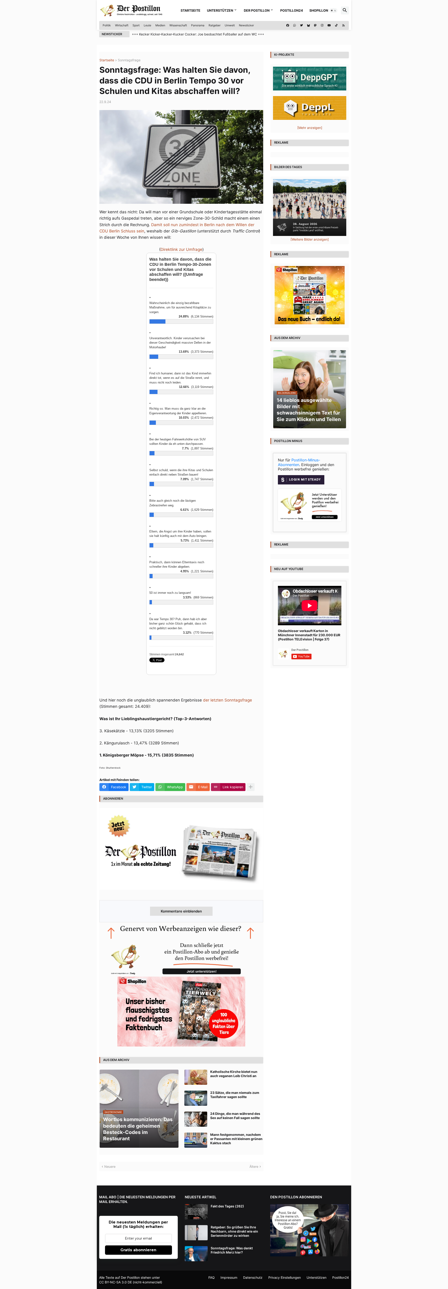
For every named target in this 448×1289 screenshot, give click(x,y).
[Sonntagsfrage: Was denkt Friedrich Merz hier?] (196, 1253)
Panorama (197, 25)
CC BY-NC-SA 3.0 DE (115, 1282)
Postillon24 (291, 10)
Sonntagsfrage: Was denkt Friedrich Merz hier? (232, 1250)
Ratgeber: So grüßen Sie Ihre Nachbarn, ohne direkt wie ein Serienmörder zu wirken (234, 1231)
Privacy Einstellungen (284, 1277)
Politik (107, 25)
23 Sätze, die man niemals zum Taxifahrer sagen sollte (234, 1095)
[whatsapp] (294, 25)
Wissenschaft (178, 25)
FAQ (211, 1277)
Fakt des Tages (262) (227, 1206)
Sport (136, 25)
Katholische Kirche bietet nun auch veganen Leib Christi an (233, 1074)
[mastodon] (315, 25)
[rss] (343, 25)
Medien (160, 25)
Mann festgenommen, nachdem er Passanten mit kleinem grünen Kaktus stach (236, 1139)
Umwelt (230, 25)
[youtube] (329, 25)
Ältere (253, 1166)
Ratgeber (214, 25)
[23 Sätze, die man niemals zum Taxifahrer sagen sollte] (195, 1098)
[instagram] (322, 25)
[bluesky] (308, 25)
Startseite (190, 10)
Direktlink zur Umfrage (181, 249)
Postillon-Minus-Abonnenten (299, 462)
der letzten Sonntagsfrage (227, 700)
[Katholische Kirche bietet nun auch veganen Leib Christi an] (195, 1077)
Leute (147, 25)
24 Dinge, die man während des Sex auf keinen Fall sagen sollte (235, 1116)
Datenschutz (252, 1277)
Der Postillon (257, 10)
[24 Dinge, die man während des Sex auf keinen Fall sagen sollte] (195, 1119)
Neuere (110, 1166)
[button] (333, 10)
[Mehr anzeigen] (251, 787)
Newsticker (246, 25)
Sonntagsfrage (129, 60)
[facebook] (287, 25)
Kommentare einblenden (181, 911)
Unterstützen (220, 10)
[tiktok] (336, 25)
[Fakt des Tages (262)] (196, 1211)
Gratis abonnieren (138, 1250)
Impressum (228, 1277)
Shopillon (318, 10)
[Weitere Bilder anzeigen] (309, 239)
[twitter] (301, 25)
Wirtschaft (121, 25)
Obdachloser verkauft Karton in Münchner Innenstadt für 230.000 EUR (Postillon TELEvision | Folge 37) (309, 635)
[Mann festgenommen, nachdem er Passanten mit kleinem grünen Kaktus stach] (195, 1140)
